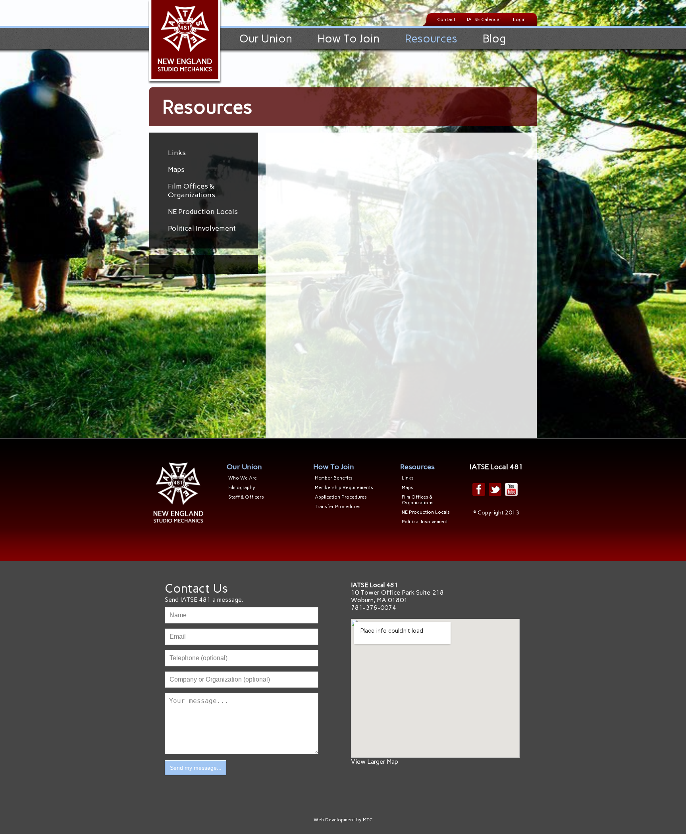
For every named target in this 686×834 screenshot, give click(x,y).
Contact (446, 19)
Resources (431, 38)
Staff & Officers (246, 497)
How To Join (349, 38)
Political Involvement (202, 228)
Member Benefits (334, 478)
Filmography (241, 487)
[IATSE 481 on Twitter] (495, 489)
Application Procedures (341, 497)
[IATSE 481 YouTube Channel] (511, 489)
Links (177, 152)
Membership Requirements (344, 487)
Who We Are (242, 478)
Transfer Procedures (337, 506)
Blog (494, 38)
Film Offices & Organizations (191, 190)
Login (519, 19)
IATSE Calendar (484, 19)
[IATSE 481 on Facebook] (478, 489)
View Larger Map (374, 761)
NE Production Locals (203, 211)
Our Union (265, 38)
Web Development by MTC (343, 819)
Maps (176, 169)
